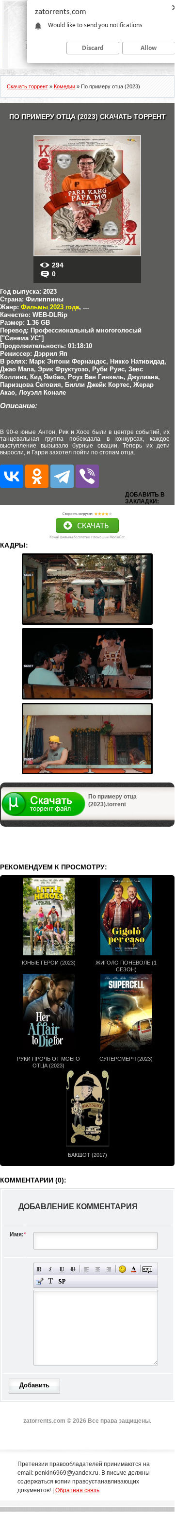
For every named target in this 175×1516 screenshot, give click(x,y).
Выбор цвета (133, 1269)
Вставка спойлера (61, 1281)
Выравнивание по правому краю (108, 1269)
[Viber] (87, 476)
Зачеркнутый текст (73, 1269)
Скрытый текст (147, 1269)
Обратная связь (77, 1490)
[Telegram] (62, 476)
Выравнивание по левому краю (86, 1269)
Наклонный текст (50, 1269)
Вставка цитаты (39, 1281)
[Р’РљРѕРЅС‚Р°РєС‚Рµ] (11, 476)
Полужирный (39, 1269)
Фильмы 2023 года (50, 307)
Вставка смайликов (122, 1269)
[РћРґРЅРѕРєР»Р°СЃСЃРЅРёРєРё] (36, 476)
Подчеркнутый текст (61, 1269)
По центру (97, 1269)
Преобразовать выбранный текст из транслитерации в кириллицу (50, 1281)
